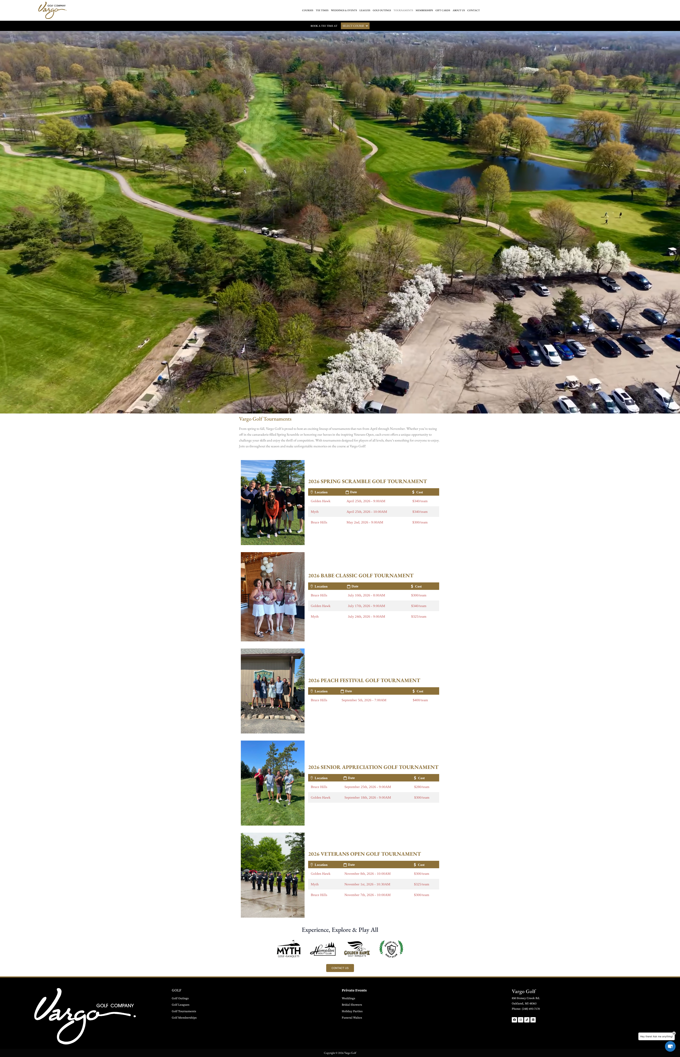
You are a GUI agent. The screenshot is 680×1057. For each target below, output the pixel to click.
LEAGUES (364, 10)
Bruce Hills (319, 522)
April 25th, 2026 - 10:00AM (367, 512)
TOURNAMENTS (403, 10)
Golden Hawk (320, 501)
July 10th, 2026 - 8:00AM (366, 595)
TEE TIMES (322, 10)
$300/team (420, 522)
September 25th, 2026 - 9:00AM (367, 787)
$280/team (421, 787)
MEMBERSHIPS (424, 10)
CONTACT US (340, 968)
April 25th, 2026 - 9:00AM (366, 501)
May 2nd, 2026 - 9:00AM (365, 522)
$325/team (418, 616)
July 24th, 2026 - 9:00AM (366, 616)
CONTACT (473, 10)
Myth (315, 512)
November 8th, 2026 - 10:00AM (367, 873)
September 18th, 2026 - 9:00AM (367, 797)
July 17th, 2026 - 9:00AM (366, 606)
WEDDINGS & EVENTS (344, 10)
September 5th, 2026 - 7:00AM (364, 700)
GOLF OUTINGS (382, 10)
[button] (670, 1046)
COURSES (307, 10)
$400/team (420, 700)
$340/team (420, 501)
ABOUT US (459, 10)
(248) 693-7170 (531, 1009)
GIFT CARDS (442, 10)
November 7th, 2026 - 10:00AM (367, 895)
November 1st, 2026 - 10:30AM (367, 884)
